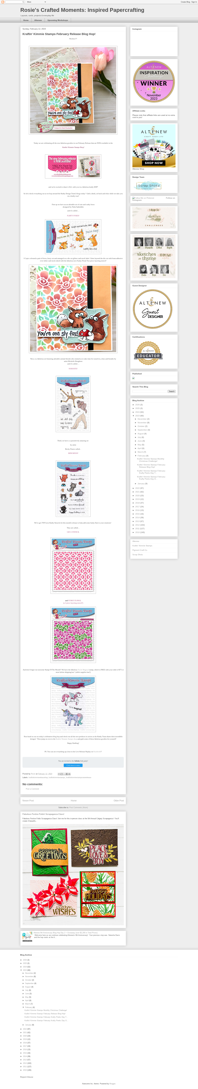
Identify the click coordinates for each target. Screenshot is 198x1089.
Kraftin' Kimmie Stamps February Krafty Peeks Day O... (151, 478)
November (142, 422)
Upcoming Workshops (58, 20)
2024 (137, 412)
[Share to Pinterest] (69, 774)
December (142, 419)
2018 (137, 503)
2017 (137, 507)
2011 (137, 528)
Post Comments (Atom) (78, 807)
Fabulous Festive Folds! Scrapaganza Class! (43, 814)
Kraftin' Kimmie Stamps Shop (73, 147)
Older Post (119, 800)
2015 (137, 514)
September (143, 430)
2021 (137, 492)
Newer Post (28, 800)
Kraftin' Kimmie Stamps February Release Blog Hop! (151, 466)
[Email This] (59, 774)
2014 (137, 517)
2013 (137, 521)
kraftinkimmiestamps (57, 777)
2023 (137, 416)
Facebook (97, 752)
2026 (137, 405)
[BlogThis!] (61, 774)
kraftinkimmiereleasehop (38, 777)
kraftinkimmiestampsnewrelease (78, 777)
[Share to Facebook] (66, 774)
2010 (137, 532)
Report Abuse (26, 1077)
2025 (137, 408)
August (141, 434)
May (140, 445)
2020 (137, 495)
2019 (137, 499)
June (140, 441)
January (141, 483)
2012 (137, 525)
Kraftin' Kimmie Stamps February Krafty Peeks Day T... (151, 472)
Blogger (112, 1084)
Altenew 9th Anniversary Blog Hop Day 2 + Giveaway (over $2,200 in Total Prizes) (66, 933)
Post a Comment (32, 789)
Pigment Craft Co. (140, 550)
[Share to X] (64, 774)
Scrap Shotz (137, 554)
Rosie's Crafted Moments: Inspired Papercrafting (82, 10)
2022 (137, 488)
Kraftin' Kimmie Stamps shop (66, 739)
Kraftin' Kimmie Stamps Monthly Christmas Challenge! (150, 460)
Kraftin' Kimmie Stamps (142, 546)
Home (26, 20)
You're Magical (83, 670)
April (140, 448)
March (141, 452)
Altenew (38, 20)
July (140, 437)
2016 (137, 510)
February (142, 456)
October (141, 426)
